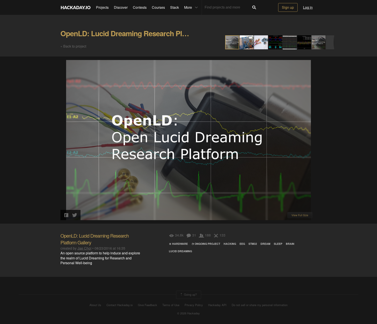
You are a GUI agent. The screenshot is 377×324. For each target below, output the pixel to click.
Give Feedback (147, 305)
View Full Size (299, 215)
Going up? (190, 294)
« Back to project (73, 46)
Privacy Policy (194, 305)
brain (290, 244)
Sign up (288, 7)
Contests (140, 7)
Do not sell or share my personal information (260, 305)
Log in (308, 7)
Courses (158, 7)
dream (265, 244)
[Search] (254, 7)
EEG (242, 244)
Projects (102, 7)
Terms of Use (170, 305)
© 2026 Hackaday (188, 313)
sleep (278, 244)
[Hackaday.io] (75, 7)
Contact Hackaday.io (119, 305)
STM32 (252, 244)
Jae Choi (84, 248)
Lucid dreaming (180, 251)
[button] (247, 42)
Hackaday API (217, 305)
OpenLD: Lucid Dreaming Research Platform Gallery (144, 33)
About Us (95, 305)
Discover (121, 7)
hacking (230, 244)
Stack (174, 7)
